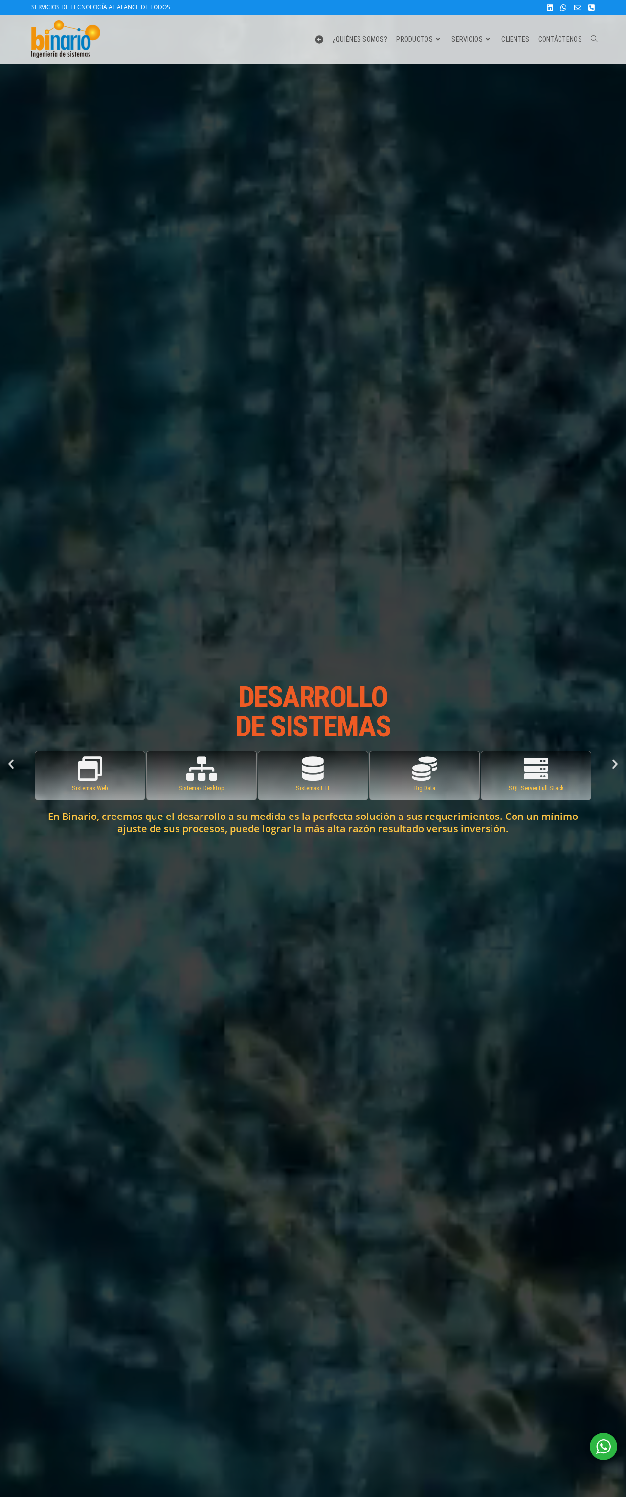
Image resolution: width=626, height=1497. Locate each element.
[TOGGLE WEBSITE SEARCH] (594, 39)
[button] (11, 763)
